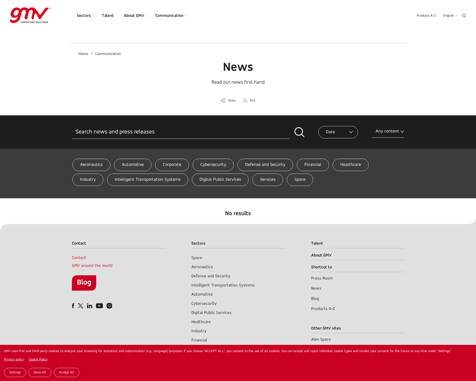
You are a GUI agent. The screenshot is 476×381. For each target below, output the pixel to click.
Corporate (172, 165)
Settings (15, 372)
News (316, 288)
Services (267, 180)
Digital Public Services (220, 180)
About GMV (134, 16)
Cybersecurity (213, 165)
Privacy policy (14, 359)
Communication (169, 16)
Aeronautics (91, 165)
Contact (79, 258)
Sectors (84, 16)
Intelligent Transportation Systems (147, 180)
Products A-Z (426, 16)
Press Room (322, 278)
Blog (84, 282)
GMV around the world (92, 266)
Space (300, 180)
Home (83, 54)
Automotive (133, 165)
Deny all (40, 372)
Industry (88, 180)
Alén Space (321, 339)
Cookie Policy (38, 359)
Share (232, 100)
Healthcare (350, 165)
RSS (252, 100)
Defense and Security (265, 165)
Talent (108, 16)
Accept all (66, 372)
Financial (312, 165)
